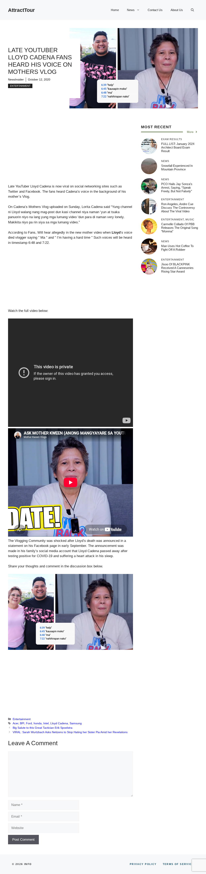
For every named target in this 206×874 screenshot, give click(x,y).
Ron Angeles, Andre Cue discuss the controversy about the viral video (178, 207)
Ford (29, 723)
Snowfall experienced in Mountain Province (177, 167)
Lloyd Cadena (59, 723)
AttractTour (21, 10)
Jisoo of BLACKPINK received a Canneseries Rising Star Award (177, 268)
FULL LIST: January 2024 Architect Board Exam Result (177, 147)
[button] (192, 10)
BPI (22, 723)
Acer (15, 723)
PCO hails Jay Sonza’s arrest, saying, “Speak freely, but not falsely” (176, 187)
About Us (177, 10)
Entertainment (20, 85)
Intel (46, 723)
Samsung (76, 723)
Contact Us (155, 10)
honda (38, 723)
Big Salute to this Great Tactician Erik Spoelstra (42, 727)
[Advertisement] (70, 154)
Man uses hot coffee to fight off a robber (177, 247)
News (131, 10)
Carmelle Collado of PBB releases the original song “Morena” (179, 227)
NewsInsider (16, 79)
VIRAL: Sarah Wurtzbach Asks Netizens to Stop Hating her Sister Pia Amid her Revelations (70, 732)
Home (115, 10)
